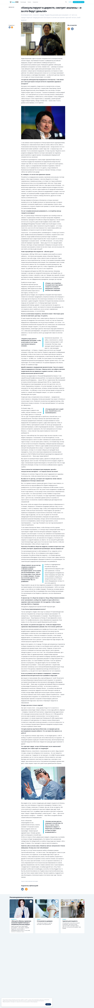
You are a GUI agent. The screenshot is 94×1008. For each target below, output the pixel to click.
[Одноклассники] (12, 27)
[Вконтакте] (10, 27)
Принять (48, 1004)
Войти (70, 2)
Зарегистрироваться (79, 2)
